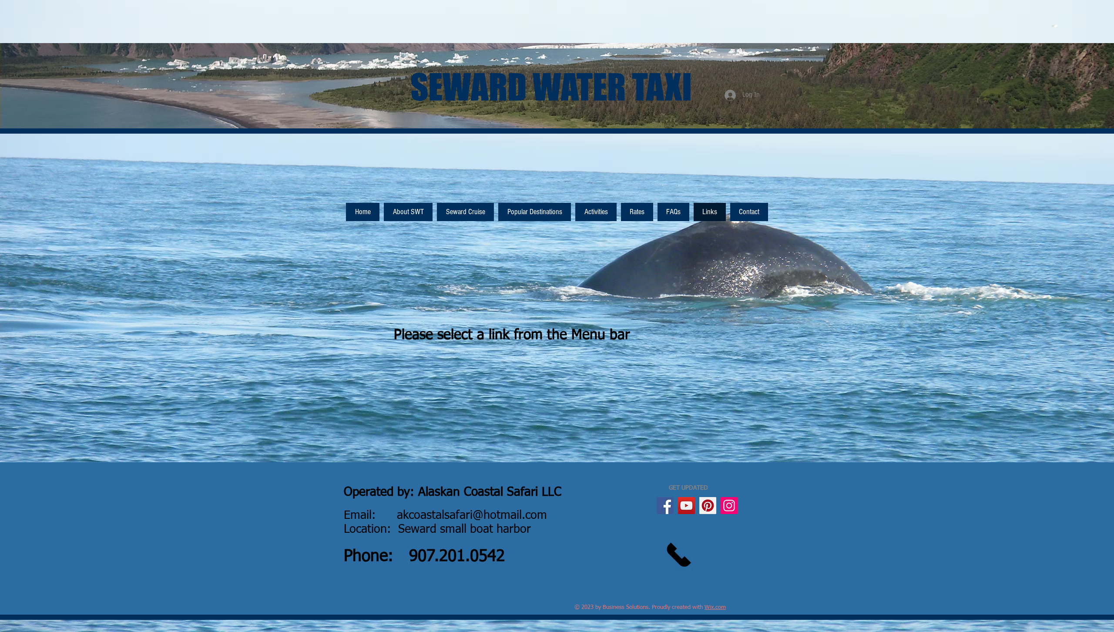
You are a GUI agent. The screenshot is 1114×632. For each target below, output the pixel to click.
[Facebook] (665, 505)
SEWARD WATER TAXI (551, 86)
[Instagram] (729, 505)
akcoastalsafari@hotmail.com (472, 515)
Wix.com (715, 607)
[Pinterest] (707, 505)
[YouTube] (686, 505)
